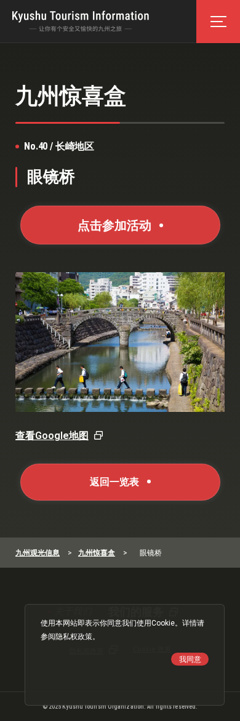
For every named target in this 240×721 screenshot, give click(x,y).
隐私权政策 (73, 636)
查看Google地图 (52, 435)
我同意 (190, 659)
